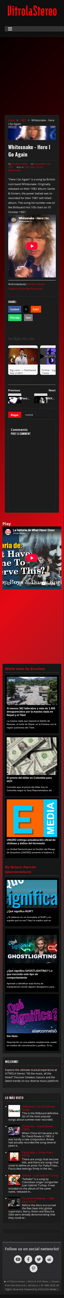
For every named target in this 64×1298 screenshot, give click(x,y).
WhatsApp (15, 317)
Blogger (15, 414)
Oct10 (39, 167)
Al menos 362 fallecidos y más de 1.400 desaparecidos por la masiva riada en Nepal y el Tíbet (31, 712)
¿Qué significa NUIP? (20, 911)
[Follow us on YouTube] (18, 1259)
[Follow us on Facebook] (28, 1259)
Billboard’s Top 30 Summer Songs (38, 1108)
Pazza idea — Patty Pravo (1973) (37, 1154)
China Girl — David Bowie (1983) (37, 1127)
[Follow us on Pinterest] (33, 1268)
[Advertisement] (32, 78)
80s (33, 167)
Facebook (14, 309)
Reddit (36, 309)
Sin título (12, 1036)
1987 (26, 167)
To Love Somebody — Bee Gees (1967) (38, 1200)
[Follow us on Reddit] (49, 1259)
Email (28, 317)
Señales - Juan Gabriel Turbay (40, 1175)
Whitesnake (14, 170)
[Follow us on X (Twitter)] (39, 1259)
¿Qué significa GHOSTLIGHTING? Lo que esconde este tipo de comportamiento (30, 974)
